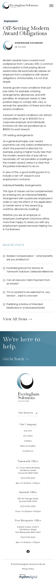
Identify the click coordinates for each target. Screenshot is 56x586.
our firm (28, 430)
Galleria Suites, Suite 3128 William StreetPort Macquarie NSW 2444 (28, 529)
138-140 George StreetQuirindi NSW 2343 (28, 500)
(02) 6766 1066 (28, 478)
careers (28, 441)
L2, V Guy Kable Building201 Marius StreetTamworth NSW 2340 (28, 470)
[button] (51, 5)
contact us (28, 451)
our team (28, 436)
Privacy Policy (28, 569)
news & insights (28, 446)
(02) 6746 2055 (28, 506)
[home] (24, 5)
